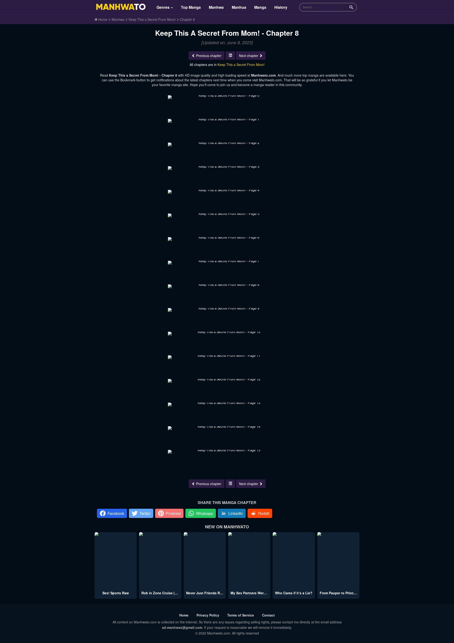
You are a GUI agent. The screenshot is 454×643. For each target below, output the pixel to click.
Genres (163, 7)
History (280, 7)
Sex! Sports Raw (115, 593)
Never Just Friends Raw (205, 593)
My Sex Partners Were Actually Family (261, 593)
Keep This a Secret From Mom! (241, 64)
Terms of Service (240, 615)
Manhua (239, 7)
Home (183, 615)
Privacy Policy (207, 615)
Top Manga (191, 7)
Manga (260, 7)
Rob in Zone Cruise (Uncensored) (168, 593)
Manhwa (216, 7)
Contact (268, 615)
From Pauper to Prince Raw (341, 593)
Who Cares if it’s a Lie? (293, 593)
